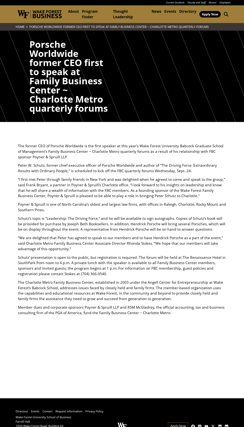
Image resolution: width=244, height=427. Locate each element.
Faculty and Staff (197, 2)
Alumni (212, 2)
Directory (187, 11)
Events (35, 411)
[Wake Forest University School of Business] (39, 14)
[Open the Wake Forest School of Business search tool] (225, 14)
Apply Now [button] (210, 14)
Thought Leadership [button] (123, 14)
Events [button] (170, 11)
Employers (225, 2)
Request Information (68, 411)
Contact (47, 411)
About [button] (73, 11)
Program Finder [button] (90, 14)
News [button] (156, 11)
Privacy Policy (94, 411)
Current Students (175, 2)
